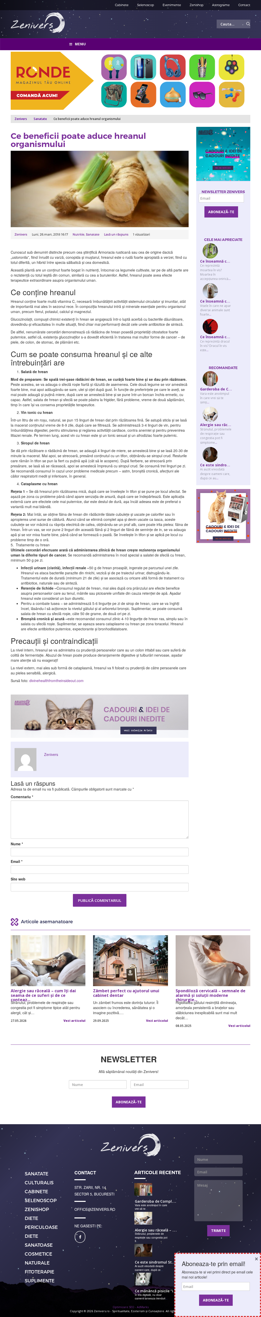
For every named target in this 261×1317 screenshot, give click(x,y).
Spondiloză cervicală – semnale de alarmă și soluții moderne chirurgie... (210, 994)
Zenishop (196, 5)
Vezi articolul (74, 1021)
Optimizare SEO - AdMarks (131, 1307)
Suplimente (40, 1280)
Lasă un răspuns (116, 234)
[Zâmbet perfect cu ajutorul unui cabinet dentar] (130, 960)
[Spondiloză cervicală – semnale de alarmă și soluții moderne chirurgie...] (213, 960)
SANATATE (36, 1173)
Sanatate (40, 119)
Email (16, 861)
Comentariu (22, 796)
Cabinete (121, 5)
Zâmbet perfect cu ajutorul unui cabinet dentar (126, 993)
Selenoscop (145, 5)
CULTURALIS (39, 1182)
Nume (17, 843)
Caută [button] (248, 23)
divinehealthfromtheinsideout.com (56, 680)
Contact (244, 5)
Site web (18, 878)
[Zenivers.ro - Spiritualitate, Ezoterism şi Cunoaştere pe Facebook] (80, 1237)
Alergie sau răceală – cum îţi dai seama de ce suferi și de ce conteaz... (43, 994)
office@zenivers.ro (94, 1209)
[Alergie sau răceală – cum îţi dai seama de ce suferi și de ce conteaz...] (48, 960)
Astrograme (221, 5)
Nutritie (78, 234)
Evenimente (172, 5)
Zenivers (21, 234)
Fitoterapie (39, 1271)
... (229, 279)
